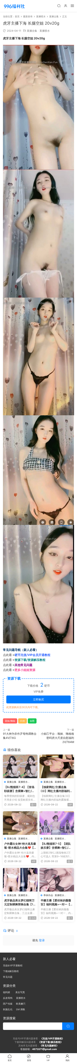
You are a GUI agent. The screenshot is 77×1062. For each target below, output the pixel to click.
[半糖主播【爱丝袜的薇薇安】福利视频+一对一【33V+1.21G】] (56, 880)
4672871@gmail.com (44, 1049)
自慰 (32, 720)
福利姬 (7, 992)
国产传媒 (7, 1003)
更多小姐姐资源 (25, 670)
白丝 (22, 720)
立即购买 (38, 699)
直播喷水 (44, 30)
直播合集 (32, 30)
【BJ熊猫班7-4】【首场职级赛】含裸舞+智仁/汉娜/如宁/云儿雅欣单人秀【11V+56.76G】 (19, 789)
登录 (42, 940)
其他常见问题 (23, 665)
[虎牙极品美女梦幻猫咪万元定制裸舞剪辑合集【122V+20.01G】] (20, 880)
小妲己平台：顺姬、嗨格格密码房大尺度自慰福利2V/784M (57, 738)
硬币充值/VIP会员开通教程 (32, 655)
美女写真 (20, 992)
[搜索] (59, 5)
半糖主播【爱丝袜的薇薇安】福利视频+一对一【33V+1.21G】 (56, 902)
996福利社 (14, 6)
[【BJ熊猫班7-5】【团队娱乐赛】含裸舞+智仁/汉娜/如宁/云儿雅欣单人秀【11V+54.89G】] (56, 823)
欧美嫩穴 (20, 1003)
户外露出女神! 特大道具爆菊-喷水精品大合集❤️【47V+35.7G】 (20, 846)
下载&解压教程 (11, 971)
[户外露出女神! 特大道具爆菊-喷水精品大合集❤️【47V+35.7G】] (20, 823)
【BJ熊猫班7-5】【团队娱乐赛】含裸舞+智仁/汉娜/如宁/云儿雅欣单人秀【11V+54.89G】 (56, 846)
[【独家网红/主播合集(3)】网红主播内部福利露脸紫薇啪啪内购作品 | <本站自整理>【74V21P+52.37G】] (56, 766)
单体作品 (48, 895)
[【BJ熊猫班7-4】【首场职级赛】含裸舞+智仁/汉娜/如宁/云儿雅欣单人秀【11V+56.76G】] (20, 766)
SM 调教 (20, 1009)
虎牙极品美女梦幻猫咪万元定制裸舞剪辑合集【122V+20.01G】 (19, 902)
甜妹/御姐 (10, 720)
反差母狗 (7, 997)
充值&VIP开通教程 (13, 965)
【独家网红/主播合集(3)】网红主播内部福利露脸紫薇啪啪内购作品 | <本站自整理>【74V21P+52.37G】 (56, 789)
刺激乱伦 (7, 1009)
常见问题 (7, 976)
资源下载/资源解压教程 (30, 660)
